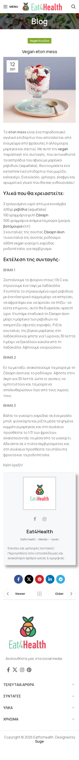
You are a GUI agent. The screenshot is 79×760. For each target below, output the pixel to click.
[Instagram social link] (22, 669)
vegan (63, 149)
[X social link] (29, 579)
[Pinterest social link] (39, 579)
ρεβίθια (20, 209)
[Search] (73, 6)
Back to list (39, 593)
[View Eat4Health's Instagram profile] (44, 519)
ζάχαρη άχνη (54, 232)
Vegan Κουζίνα (39, 41)
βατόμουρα (12, 226)
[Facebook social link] (18, 579)
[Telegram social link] (60, 579)
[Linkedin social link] (50, 579)
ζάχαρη (42, 215)
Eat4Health (39, 531)
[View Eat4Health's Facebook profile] (34, 519)
